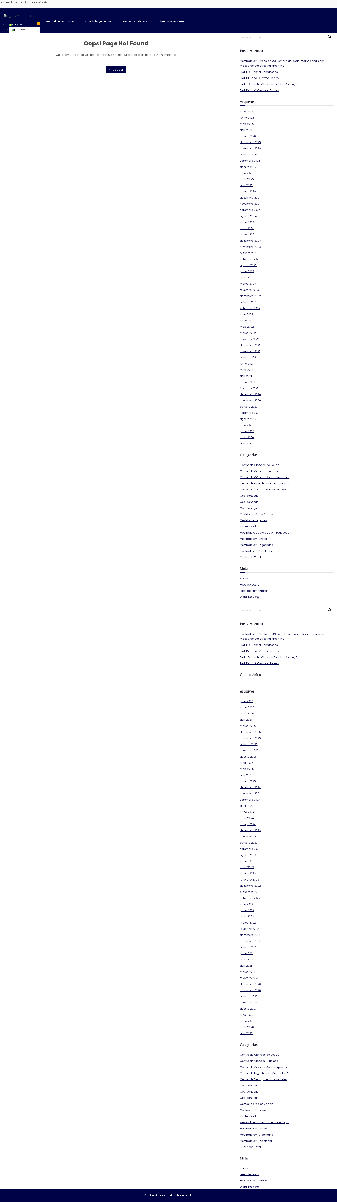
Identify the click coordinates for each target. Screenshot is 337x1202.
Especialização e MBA (98, 21)
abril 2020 (246, 443)
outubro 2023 (249, 253)
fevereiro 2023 (249, 290)
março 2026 (248, 136)
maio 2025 (247, 179)
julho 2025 (246, 173)
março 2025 (248, 191)
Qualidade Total (250, 557)
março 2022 (248, 333)
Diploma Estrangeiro (171, 21)
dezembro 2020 (250, 394)
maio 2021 (246, 370)
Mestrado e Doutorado (60, 21)
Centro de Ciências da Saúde (259, 465)
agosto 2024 (248, 216)
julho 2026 (246, 111)
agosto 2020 (248, 419)
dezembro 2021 (250, 345)
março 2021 (247, 382)
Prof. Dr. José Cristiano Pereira (259, 90)
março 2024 (248, 234)
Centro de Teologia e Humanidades (263, 489)
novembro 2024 (250, 204)
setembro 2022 (250, 308)
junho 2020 (247, 431)
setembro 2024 (250, 210)
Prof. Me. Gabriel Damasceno (259, 72)
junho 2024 (247, 222)
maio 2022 (247, 327)
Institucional (248, 526)
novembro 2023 (250, 247)
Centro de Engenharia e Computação (265, 483)
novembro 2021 (250, 351)
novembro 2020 (250, 400)
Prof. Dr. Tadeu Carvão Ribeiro (259, 78)
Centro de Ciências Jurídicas (259, 471)
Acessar (245, 578)
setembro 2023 (250, 259)
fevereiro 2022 (249, 339)
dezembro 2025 (250, 142)
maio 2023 (247, 277)
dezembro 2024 (250, 197)
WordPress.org (249, 597)
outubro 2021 (248, 357)
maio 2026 (247, 124)
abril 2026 (246, 130)
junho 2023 (247, 271)
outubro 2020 (249, 406)
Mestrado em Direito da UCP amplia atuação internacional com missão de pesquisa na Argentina (282, 63)
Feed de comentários (254, 591)
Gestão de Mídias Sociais (256, 514)
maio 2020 (247, 437)
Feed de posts (249, 584)
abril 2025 (246, 185)
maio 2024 (247, 228)
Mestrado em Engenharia (256, 545)
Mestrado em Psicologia (256, 551)
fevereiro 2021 (249, 388)
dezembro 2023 (250, 240)
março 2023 (248, 283)
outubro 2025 (249, 154)
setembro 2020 (250, 413)
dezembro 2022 (250, 296)
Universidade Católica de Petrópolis (23, 2)
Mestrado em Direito (253, 539)
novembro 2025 (250, 148)
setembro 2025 (250, 161)
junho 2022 (247, 320)
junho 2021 (246, 363)
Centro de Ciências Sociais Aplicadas (264, 477)
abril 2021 (246, 376)
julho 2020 (246, 425)
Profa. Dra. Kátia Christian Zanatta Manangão (269, 84)
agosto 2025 (248, 167)
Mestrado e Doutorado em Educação (264, 532)
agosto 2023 (248, 265)
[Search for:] (287, 37)
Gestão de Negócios (253, 520)
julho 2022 (246, 314)
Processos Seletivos (135, 21)
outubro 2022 (249, 302)
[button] (62, 21)
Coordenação (249, 496)
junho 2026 (247, 117)
